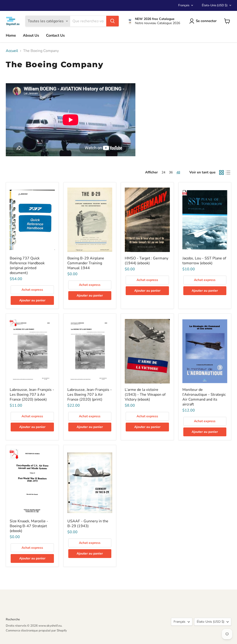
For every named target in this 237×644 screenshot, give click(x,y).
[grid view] (221, 172)
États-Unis (215, 5)
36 (171, 172)
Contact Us (55, 35)
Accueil (12, 51)
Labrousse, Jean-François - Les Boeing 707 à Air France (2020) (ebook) (32, 394)
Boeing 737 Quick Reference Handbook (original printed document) (27, 265)
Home (11, 35)
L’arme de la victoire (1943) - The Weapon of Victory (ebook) (145, 394)
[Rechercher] (112, 21)
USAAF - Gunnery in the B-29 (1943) (87, 524)
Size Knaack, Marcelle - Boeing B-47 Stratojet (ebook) (29, 526)
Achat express (32, 289)
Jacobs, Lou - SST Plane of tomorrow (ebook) (204, 261)
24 (163, 172)
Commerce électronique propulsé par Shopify (36, 630)
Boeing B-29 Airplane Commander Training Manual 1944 (85, 263)
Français (183, 5)
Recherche (13, 619)
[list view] (228, 172)
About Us (31, 35)
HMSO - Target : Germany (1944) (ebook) (146, 261)
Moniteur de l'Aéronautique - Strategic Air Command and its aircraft (204, 397)
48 (178, 172)
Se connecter (206, 21)
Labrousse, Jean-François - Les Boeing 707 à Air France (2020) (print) (89, 394)
